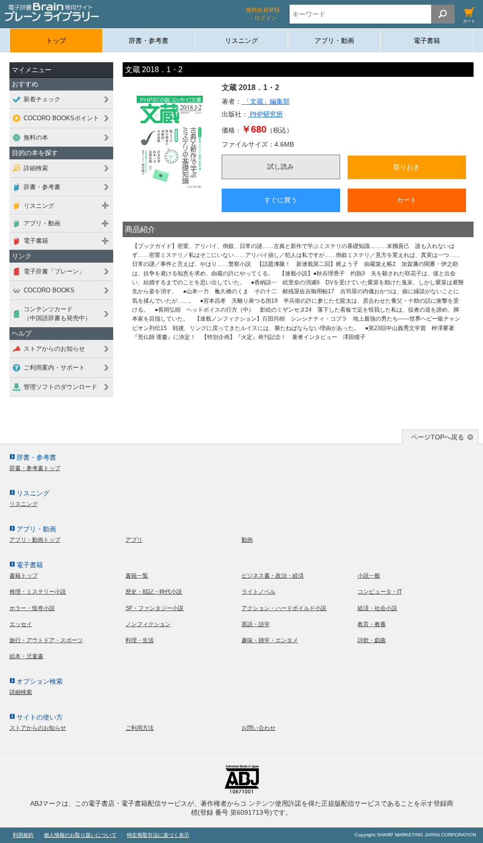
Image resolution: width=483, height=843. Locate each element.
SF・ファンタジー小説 (154, 608)
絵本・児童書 (26, 656)
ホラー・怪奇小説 (32, 608)
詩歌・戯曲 (372, 640)
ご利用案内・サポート (54, 367)
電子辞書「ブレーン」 (54, 271)
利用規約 (23, 835)
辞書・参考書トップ (34, 468)
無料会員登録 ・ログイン (263, 14)
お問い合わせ (258, 728)
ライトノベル (258, 591)
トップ (56, 40)
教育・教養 (372, 624)
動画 (247, 540)
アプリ (133, 540)
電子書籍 (427, 40)
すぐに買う (280, 200)
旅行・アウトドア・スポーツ (46, 640)
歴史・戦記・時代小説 (153, 591)
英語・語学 (256, 624)
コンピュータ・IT (380, 591)
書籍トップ (23, 575)
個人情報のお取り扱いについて (80, 835)
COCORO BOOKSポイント (61, 118)
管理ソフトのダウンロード (60, 386)
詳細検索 (36, 168)
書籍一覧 (136, 575)
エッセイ (20, 624)
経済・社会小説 (377, 608)
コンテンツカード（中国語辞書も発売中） (57, 313)
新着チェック (42, 99)
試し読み (280, 166)
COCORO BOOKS (49, 290)
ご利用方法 (139, 728)
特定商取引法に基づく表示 (158, 835)
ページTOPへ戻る (437, 437)
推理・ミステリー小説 (37, 591)
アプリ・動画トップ (34, 540)
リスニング (241, 40)
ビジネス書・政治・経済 (273, 575)
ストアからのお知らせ (54, 348)
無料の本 (36, 137)
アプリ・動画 (334, 40)
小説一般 (369, 575)
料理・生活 (139, 640)
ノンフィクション (148, 624)
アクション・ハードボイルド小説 (284, 608)
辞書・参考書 (148, 40)
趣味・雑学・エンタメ (270, 640)
